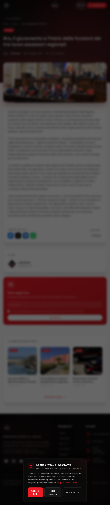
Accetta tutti (35, 492)
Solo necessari (53, 492)
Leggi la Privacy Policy (67, 482)
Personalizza (72, 492)
